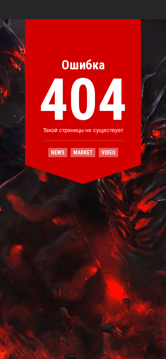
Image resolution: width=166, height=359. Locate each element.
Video (108, 152)
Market (83, 152)
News (57, 152)
